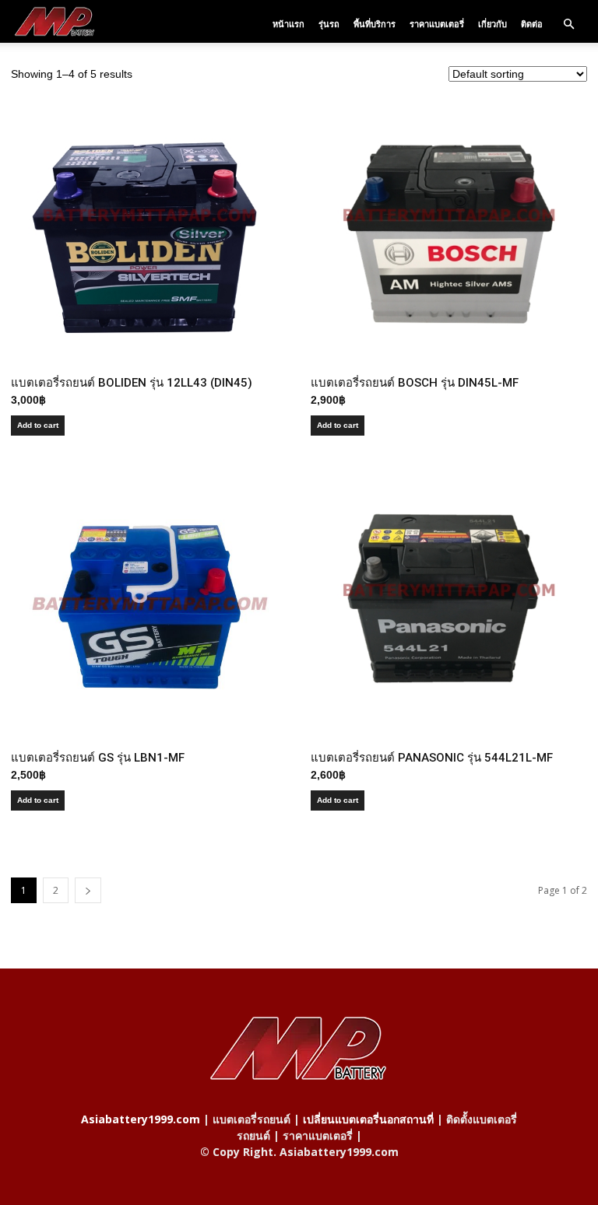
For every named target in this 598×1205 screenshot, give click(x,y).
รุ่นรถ (328, 24)
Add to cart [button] (37, 425)
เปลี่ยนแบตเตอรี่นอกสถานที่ (368, 1119)
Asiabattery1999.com (140, 1119)
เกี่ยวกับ (492, 24)
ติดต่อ (532, 24)
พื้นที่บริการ (375, 24)
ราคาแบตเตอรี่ (437, 24)
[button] (568, 24)
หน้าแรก (288, 24)
